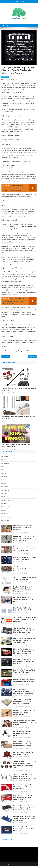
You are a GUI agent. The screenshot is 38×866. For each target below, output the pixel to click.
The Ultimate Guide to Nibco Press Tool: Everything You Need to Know (7, 356)
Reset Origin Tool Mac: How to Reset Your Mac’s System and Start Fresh (23, 829)
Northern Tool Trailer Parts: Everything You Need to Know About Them (19, 389)
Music (5, 503)
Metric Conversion (9, 500)
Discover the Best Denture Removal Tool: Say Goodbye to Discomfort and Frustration (23, 651)
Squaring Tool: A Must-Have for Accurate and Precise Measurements (24, 712)
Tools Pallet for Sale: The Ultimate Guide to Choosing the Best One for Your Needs (24, 702)
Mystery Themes (25, 864)
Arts (5, 460)
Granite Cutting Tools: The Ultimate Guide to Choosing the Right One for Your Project (24, 744)
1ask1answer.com (6, 839)
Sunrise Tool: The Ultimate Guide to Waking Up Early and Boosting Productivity (24, 619)
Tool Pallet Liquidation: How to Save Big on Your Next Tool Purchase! (23, 569)
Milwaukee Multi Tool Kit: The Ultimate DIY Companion (23, 753)
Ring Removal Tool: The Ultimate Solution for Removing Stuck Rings (24, 599)
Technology (7, 517)
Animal (6, 456)
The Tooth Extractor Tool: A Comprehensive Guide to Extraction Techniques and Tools (24, 776)
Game (5, 476)
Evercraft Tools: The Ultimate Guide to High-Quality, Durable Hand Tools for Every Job (23, 808)
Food (5, 473)
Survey (6, 513)
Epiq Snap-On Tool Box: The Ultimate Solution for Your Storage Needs (22, 797)
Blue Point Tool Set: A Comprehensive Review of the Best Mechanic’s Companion (23, 691)
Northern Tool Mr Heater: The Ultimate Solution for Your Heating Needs (23, 589)
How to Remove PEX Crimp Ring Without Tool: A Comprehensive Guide (16, 445)
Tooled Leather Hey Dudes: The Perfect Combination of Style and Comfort (24, 723)
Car (5, 466)
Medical (6, 497)
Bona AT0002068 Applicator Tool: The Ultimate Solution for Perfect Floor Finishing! (24, 818)
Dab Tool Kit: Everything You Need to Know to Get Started (24, 558)
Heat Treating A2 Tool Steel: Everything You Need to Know (23, 609)
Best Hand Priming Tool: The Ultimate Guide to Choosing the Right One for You (24, 787)
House (5, 480)
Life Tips (6, 493)
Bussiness (6, 463)
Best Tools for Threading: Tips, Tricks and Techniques (24, 671)
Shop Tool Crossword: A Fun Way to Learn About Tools (24, 578)
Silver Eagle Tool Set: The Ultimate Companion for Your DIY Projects (18, 417)
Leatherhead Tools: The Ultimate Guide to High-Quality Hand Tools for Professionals (24, 538)
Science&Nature (8, 507)
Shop (5, 510)
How (5, 483)
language (6, 490)
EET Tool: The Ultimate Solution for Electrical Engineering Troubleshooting (24, 640)
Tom (15, 79)
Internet (6, 486)
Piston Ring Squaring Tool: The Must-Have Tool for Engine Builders (23, 733)
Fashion (6, 470)
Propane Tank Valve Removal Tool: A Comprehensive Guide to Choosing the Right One (24, 549)
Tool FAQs (5, 76)
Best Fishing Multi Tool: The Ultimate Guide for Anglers (33, 356)
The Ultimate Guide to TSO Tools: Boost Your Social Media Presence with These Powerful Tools (24, 765)
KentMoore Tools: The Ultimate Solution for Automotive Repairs (24, 681)
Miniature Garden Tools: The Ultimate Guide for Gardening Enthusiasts (23, 528)
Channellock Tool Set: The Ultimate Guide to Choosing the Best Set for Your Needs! (24, 630)
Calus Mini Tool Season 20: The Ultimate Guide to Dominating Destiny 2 (24, 661)
